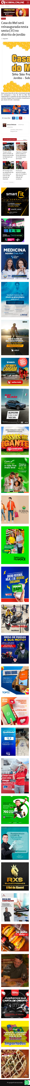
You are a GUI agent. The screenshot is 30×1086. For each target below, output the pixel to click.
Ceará (17, 161)
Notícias (3, 18)
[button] (26, 1082)
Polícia (4, 161)
